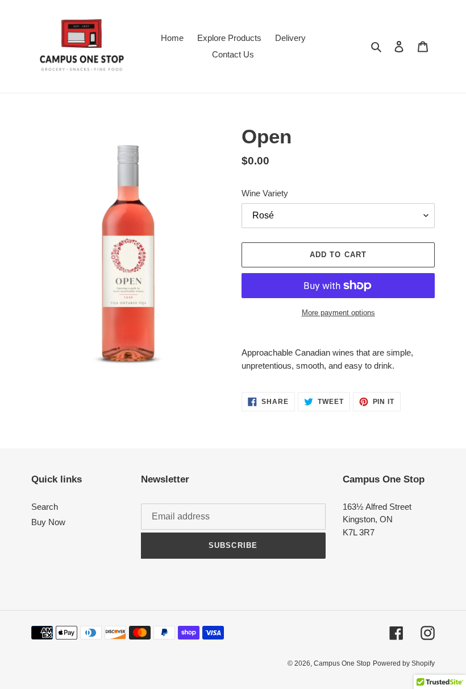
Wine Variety (265, 193)
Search (44, 506)
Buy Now (48, 522)
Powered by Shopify (404, 663)
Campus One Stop (342, 663)
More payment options (338, 312)
